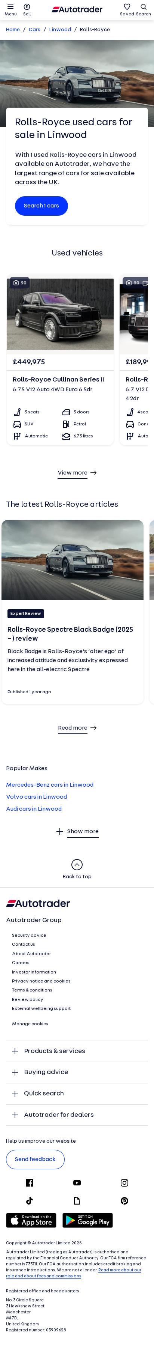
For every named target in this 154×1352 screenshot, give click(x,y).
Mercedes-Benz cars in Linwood (49, 785)
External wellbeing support (41, 1008)
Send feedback (35, 1160)
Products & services (54, 1051)
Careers (21, 963)
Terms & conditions (32, 990)
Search (143, 14)
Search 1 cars (41, 206)
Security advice (29, 935)
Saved (127, 14)
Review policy (27, 999)
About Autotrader (31, 954)
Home (13, 30)
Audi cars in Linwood (34, 809)
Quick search (44, 1093)
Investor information (34, 972)
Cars (34, 30)
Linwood (60, 30)
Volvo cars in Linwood (36, 797)
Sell (27, 14)
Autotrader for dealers (59, 1115)
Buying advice (46, 1072)
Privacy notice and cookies (41, 981)
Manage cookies (30, 1024)
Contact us (23, 944)
